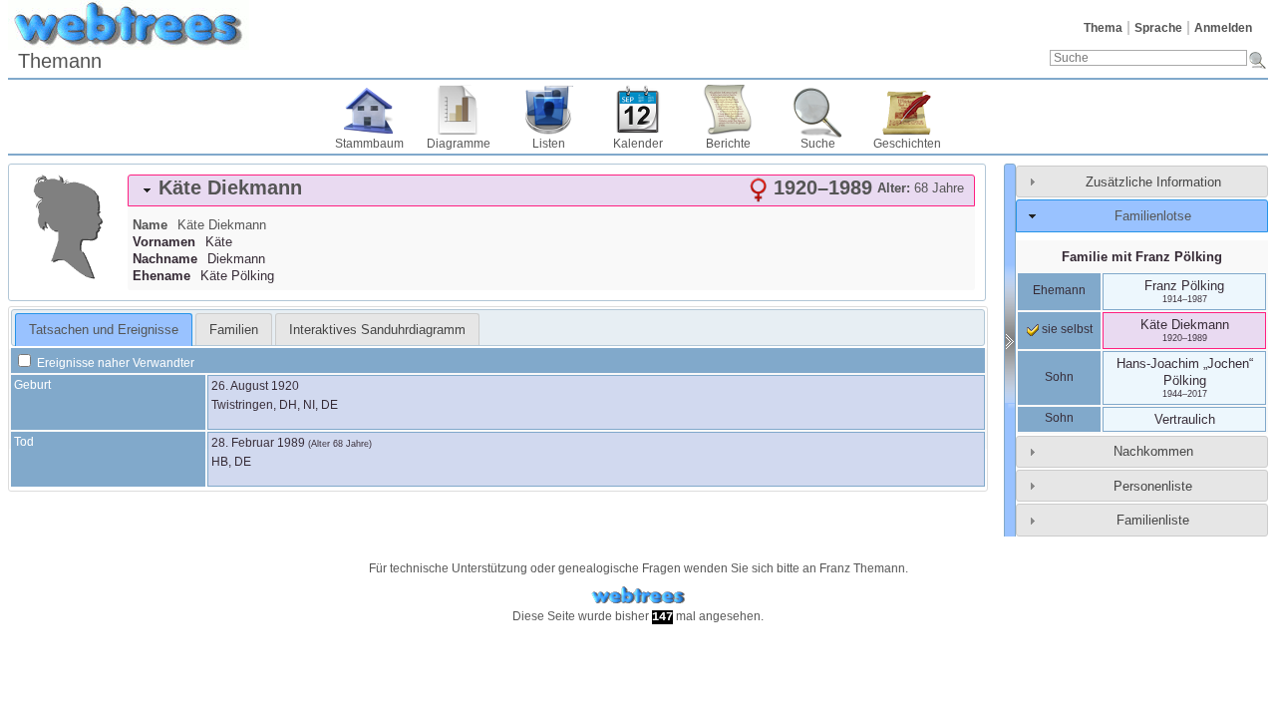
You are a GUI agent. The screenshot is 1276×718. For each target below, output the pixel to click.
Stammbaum (369, 144)
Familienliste (1152, 520)
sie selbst (1066, 329)
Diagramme (458, 144)
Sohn (1059, 377)
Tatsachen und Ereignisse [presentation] (103, 329)
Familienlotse (1153, 215)
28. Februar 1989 (258, 443)
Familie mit (1142, 256)
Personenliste (1153, 486)
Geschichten (907, 144)
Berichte (728, 144)
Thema (1103, 28)
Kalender (638, 144)
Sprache (1158, 28)
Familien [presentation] (233, 329)
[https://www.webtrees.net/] (638, 595)
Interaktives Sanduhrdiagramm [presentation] (377, 329)
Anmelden (1223, 28)
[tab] (551, 190)
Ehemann (1059, 290)
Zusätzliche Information (1153, 182)
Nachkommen (1153, 451)
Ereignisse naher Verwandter (114, 363)
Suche (817, 144)
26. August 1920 (255, 386)
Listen (548, 144)
